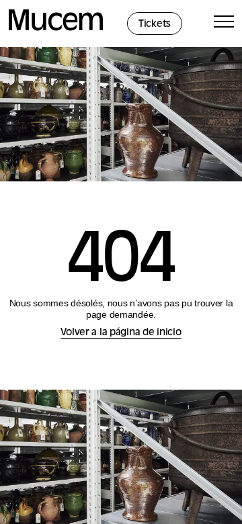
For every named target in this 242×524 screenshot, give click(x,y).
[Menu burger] (224, 24)
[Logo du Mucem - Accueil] (56, 29)
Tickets (154, 24)
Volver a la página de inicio (121, 333)
